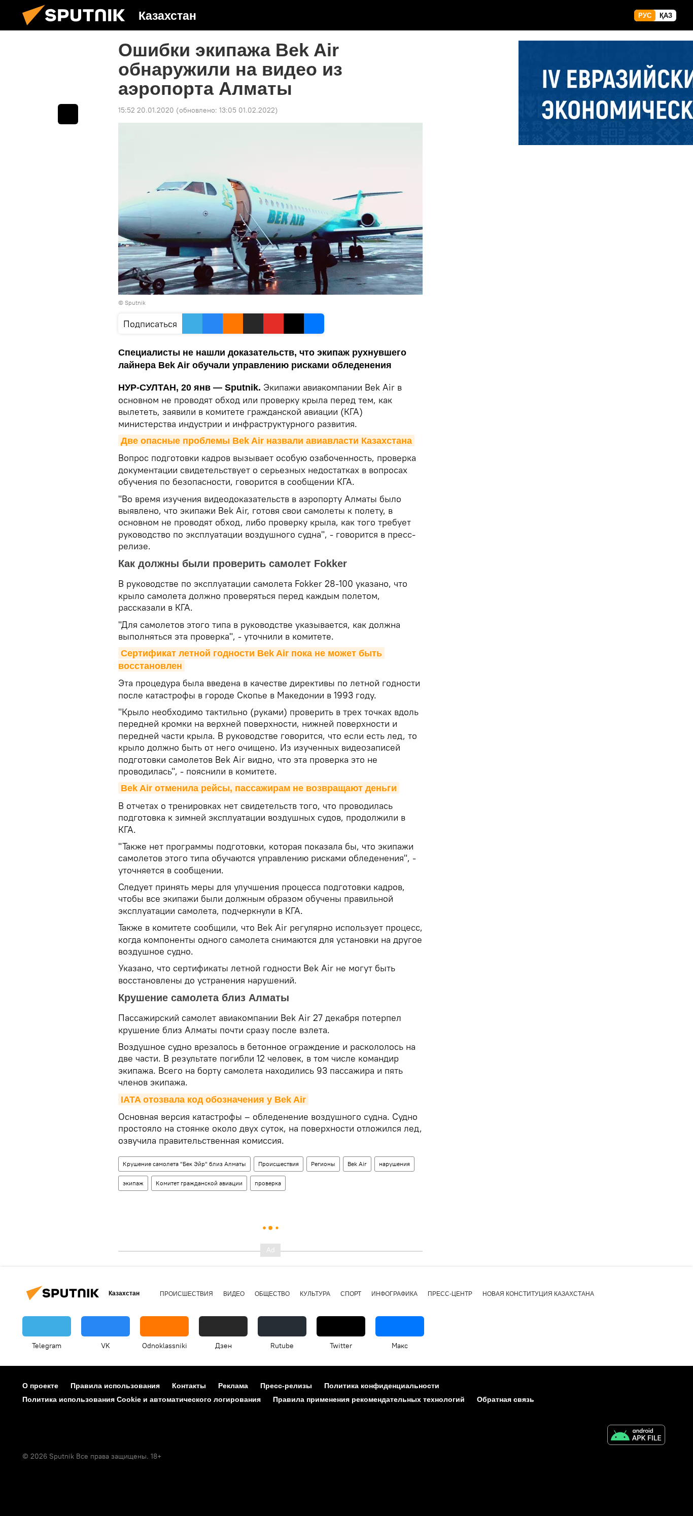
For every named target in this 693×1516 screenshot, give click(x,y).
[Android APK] (636, 1436)
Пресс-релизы (286, 1386)
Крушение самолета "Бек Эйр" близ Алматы (184, 1164)
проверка (268, 1183)
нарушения (394, 1164)
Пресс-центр (450, 1293)
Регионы (323, 1164)
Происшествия (278, 1164)
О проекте (40, 1386)
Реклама (233, 1386)
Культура (315, 1293)
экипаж (133, 1183)
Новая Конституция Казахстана (538, 1293)
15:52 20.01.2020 (146, 110)
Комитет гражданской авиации (199, 1183)
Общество (272, 1293)
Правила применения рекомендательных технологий (369, 1399)
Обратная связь (505, 1399)
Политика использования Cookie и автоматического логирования (141, 1399)
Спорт (350, 1293)
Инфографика (394, 1293)
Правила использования (115, 1386)
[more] (68, 114)
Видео (234, 1293)
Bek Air (357, 1164)
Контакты (189, 1386)
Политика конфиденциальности (381, 1386)
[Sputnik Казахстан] (77, 27)
